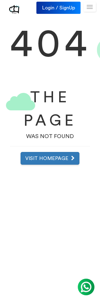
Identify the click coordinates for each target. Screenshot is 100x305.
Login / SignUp (58, 7)
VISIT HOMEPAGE (48, 158)
